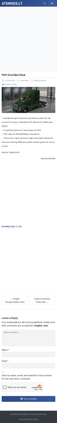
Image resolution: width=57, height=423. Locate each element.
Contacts (35, 414)
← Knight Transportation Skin (15, 300)
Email (5, 361)
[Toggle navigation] (51, 3)
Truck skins (24, 80)
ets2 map (23, 419)
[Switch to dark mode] (44, 3)
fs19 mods (33, 419)
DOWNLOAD (8, 226)
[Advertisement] (28, 38)
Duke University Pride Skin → (42, 300)
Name (5, 350)
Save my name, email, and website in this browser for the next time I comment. (27, 377)
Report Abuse (40, 80)
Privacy (43, 414)
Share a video (11, 84)
